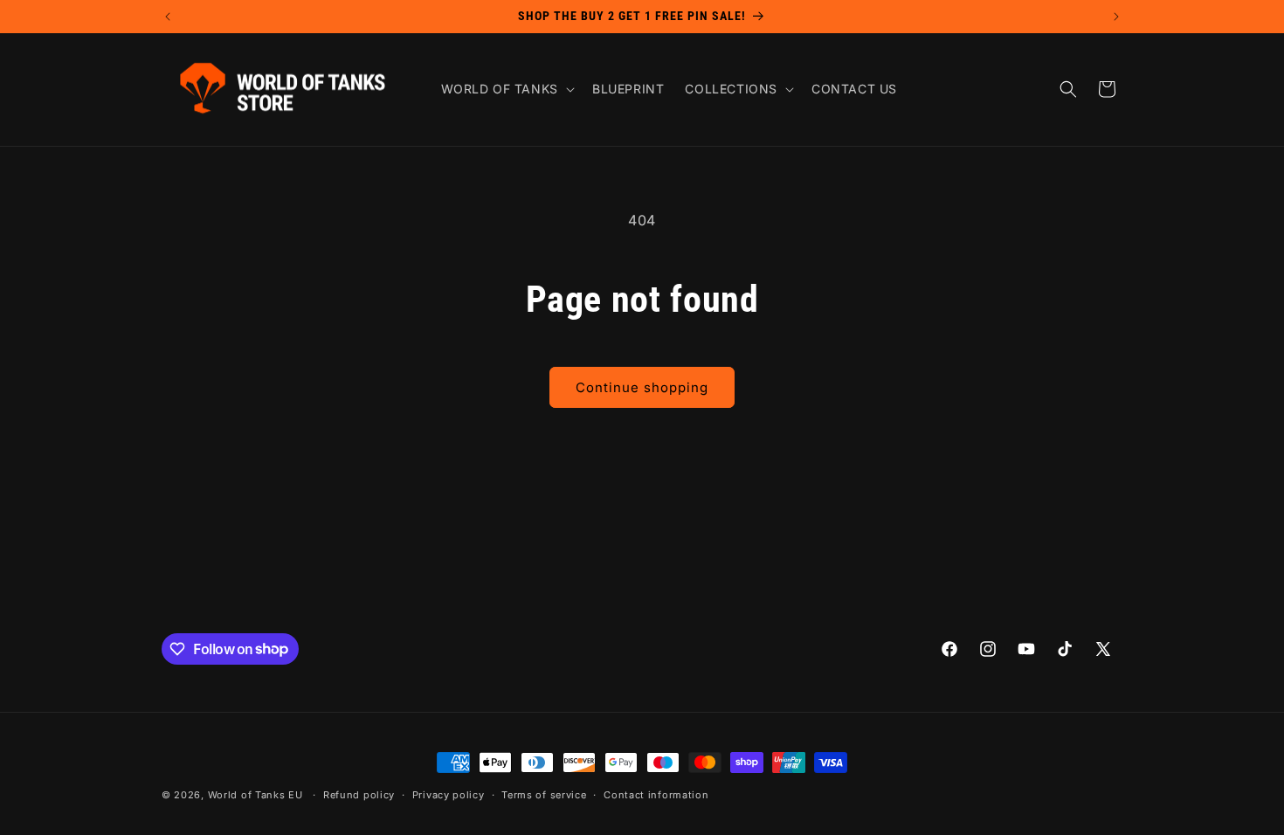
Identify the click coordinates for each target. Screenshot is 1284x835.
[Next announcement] (1116, 16)
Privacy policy (448, 795)
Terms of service (543, 795)
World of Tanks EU (255, 795)
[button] (506, 89)
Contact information (656, 795)
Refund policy (359, 795)
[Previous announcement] (167, 16)
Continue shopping (642, 387)
